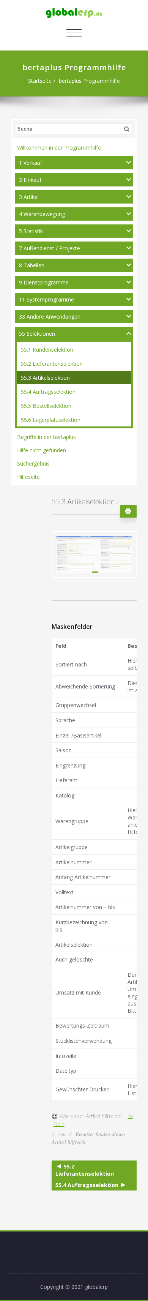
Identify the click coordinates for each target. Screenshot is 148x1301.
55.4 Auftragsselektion (48, 391)
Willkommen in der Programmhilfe (59, 147)
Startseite (40, 80)
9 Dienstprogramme (44, 282)
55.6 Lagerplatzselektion (50, 419)
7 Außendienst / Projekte (49, 248)
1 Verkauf (30, 162)
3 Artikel (29, 197)
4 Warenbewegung (42, 214)
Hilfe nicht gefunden (41, 450)
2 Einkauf (30, 179)
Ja (130, 1116)
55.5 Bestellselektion (46, 405)
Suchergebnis (33, 463)
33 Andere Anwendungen (49, 316)
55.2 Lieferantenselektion (52, 363)
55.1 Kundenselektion (47, 349)
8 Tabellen (31, 265)
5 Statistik (31, 231)
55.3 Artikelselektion (45, 377)
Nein (59, 1124)
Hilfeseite (28, 476)
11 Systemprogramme (46, 299)
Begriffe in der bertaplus (46, 437)
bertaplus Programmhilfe (89, 80)
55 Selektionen (37, 333)
